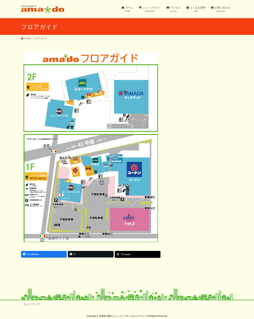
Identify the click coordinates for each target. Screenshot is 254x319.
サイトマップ (31, 304)
